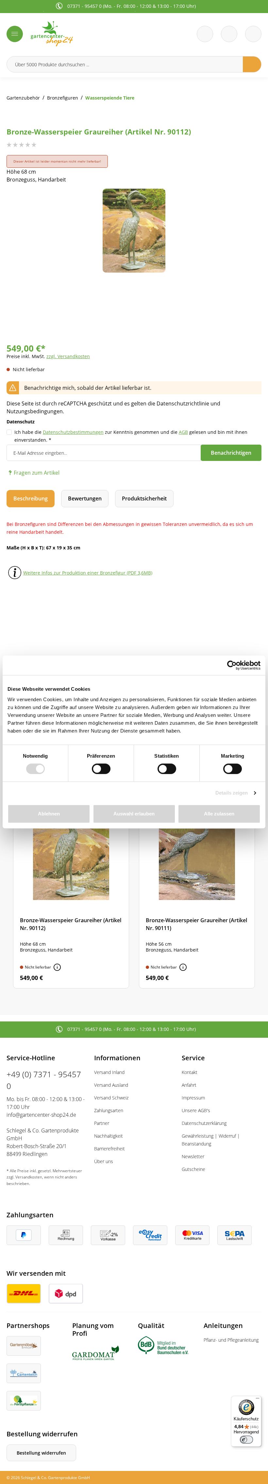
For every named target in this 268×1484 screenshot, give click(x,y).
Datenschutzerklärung (204, 1123)
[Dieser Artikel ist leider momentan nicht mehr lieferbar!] (57, 967)
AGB (183, 432)
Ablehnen (49, 813)
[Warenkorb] (229, 34)
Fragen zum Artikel (36, 472)
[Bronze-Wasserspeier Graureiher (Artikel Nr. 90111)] (197, 890)
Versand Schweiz (111, 1098)
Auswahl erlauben (134, 813)
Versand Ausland (111, 1085)
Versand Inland (109, 1072)
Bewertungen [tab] (85, 498)
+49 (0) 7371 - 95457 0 (44, 1080)
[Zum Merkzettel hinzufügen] (248, 201)
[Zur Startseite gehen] (80, 33)
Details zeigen (231, 793)
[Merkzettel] (205, 34)
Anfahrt (189, 1085)
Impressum (193, 1098)
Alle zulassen (219, 813)
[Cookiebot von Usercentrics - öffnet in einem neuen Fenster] (231, 665)
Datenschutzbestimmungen (73, 432)
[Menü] (15, 34)
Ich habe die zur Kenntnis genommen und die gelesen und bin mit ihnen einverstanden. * (130, 436)
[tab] (31, 498)
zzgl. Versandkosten (68, 356)
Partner (101, 1123)
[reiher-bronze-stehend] (134, 230)
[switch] (101, 769)
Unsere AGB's (196, 1110)
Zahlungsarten (108, 1110)
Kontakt (189, 1072)
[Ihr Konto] (253, 34)
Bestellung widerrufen (41, 1453)
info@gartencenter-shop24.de (41, 1114)
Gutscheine (193, 1169)
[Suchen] (252, 64)
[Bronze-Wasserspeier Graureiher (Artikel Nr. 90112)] (71, 890)
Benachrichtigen (231, 452)
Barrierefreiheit (109, 1148)
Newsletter (193, 1156)
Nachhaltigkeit (108, 1136)
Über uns (103, 1161)
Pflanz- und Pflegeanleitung (231, 1340)
